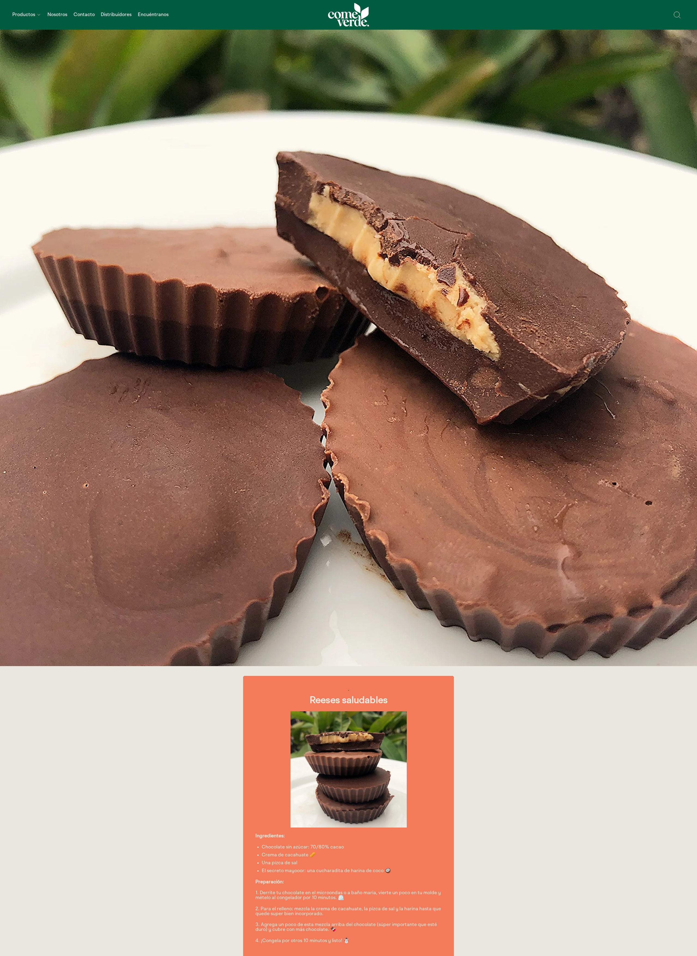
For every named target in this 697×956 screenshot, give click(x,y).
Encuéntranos (153, 14)
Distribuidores (116, 14)
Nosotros (57, 14)
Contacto (84, 14)
